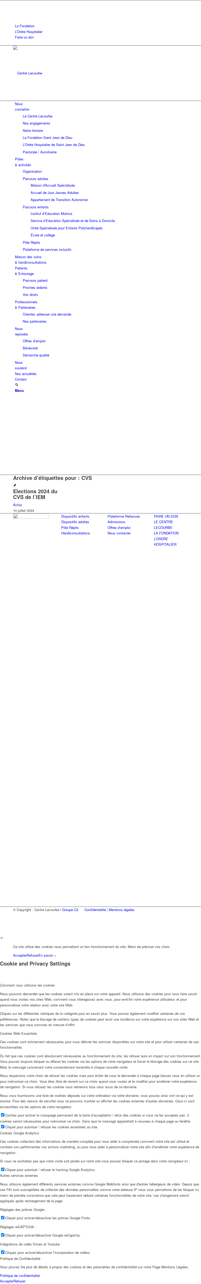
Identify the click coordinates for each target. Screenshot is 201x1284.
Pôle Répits (70, 527)
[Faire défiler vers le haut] (1, 938)
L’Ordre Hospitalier (28, 31)
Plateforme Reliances (124, 516)
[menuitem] (101, 26)
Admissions (116, 521)
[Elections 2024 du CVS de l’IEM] (14, 485)
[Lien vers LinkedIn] (16, 8)
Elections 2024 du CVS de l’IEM (35, 494)
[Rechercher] (16, 384)
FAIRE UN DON (166, 516)
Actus (17, 504)
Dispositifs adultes (75, 521)
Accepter (20, 955)
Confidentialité (95, 909)
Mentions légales (122, 909)
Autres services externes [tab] (19, 1175)
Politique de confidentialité (20, 1275)
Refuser (32, 955)
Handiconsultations (75, 532)
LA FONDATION (166, 532)
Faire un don (24, 37)
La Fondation (25, 25)
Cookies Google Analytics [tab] (19, 1132)
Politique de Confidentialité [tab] (20, 1258)
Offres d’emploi (119, 527)
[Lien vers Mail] (16, 14)
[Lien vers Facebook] (16, 3)
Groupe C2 (70, 909)
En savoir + (47, 955)
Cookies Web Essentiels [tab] (18, 1033)
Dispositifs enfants (75, 516)
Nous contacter (119, 532)
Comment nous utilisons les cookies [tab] (27, 985)
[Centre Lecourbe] (52, 73)
